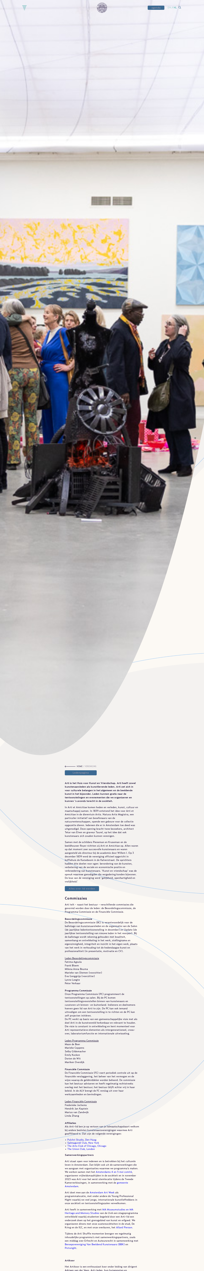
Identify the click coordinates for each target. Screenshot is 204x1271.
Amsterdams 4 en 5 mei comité (114, 1172)
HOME (80, 766)
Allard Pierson (124, 1227)
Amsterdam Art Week (102, 1192)
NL (175, 7)
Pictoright (70, 1248)
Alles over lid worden (82, 888)
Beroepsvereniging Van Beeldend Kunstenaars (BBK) (95, 1244)
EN (169, 7)
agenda (156, 7)
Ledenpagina (81, 772)
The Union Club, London (81, 1149)
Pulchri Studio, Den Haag (81, 1140)
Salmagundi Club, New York (83, 1143)
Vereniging (90, 766)
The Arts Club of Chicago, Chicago (86, 1146)
